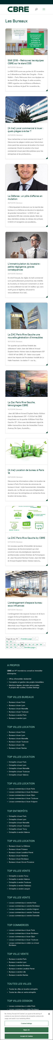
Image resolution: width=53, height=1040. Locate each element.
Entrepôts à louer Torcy (18, 829)
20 (11, 641)
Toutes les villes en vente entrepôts (22, 992)
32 (14, 644)
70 (15, 647)
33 (18, 644)
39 (41, 644)
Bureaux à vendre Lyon (17, 718)
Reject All (26, 1030)
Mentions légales (15, 685)
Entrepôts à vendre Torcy (18, 876)
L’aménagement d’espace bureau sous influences (25, 604)
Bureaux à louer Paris (17, 702)
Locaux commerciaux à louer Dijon (22, 795)
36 (29, 644)
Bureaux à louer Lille (16, 745)
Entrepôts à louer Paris (17, 762)
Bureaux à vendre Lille (17, 971)
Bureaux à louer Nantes (18, 748)
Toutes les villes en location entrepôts (23, 989)
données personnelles (31, 685)
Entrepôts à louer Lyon (17, 765)
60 (11, 647)
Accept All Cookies (26, 1036)
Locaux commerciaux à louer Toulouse (23, 798)
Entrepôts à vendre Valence (19, 832)
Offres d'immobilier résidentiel (20, 678)
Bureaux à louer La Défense (19, 846)
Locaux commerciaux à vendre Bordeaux (24, 906)
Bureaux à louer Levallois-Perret (21, 852)
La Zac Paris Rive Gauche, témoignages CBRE (21, 404)
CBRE (9, 670)
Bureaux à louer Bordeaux (19, 859)
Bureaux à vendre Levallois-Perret (22, 968)
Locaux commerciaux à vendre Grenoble (24, 915)
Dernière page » (30, 647)
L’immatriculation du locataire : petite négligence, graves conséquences (24, 266)
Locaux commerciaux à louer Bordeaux (23, 792)
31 (11, 644)
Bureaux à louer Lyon (17, 705)
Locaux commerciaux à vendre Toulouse (24, 912)
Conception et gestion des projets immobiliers (26, 682)
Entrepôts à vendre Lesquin (19, 888)
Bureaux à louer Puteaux (18, 849)
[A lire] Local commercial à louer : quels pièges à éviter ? (25, 129)
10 (7, 641)
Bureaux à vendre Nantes (18, 975)
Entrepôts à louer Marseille (19, 768)
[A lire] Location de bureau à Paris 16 (26, 471)
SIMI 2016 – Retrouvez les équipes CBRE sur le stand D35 (26, 62)
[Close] (49, 1014)
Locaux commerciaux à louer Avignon (23, 801)
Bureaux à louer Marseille (18, 708)
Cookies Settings (32, 687)
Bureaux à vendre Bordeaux (19, 965)
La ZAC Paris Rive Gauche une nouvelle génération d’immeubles (25, 336)
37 (33, 644)
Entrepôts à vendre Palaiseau (20, 885)
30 (7, 644)
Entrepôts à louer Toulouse (19, 771)
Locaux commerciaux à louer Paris (22, 788)
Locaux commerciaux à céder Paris (22, 1006)
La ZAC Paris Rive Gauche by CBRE (26, 537)
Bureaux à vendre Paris (17, 715)
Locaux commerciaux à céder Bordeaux (24, 1009)
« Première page (26, 638)
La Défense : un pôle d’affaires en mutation (25, 197)
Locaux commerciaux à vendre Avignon (24, 909)
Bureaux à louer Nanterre (18, 855)
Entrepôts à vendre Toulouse (20, 882)
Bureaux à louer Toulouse (18, 711)
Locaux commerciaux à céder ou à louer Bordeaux (24, 944)
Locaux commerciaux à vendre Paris (22, 902)
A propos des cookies (17, 687)
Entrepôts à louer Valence (18, 774)
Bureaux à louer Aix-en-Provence (21, 862)
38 (37, 644)
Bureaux (20, 67)
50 (7, 647)
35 (26, 644)
